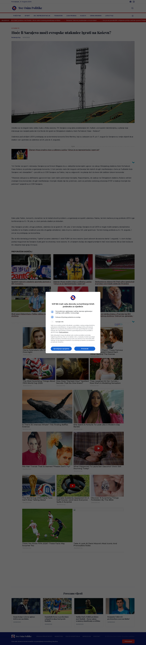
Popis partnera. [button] (63, 332)
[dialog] (73, 322)
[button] (73, 321)
